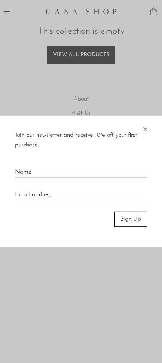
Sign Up (130, 219)
